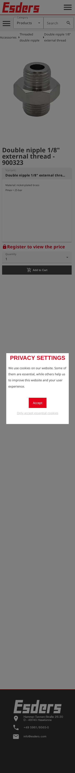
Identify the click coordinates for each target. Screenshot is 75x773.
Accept (37, 403)
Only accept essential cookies (37, 413)
